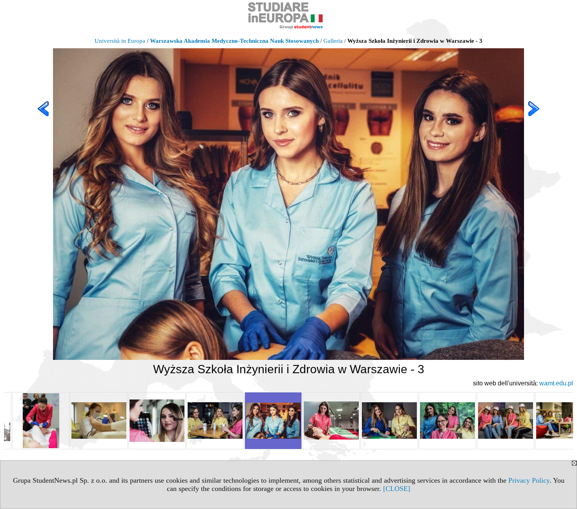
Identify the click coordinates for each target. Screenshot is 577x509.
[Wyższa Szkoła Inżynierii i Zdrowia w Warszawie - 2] (215, 420)
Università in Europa (120, 41)
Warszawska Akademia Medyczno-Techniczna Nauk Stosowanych (234, 41)
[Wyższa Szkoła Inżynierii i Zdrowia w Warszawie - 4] (331, 420)
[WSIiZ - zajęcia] (41, 420)
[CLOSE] (396, 489)
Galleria (333, 41)
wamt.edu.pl (556, 383)
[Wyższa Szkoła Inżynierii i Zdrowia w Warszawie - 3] (273, 420)
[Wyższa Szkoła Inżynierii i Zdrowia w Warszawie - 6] (447, 420)
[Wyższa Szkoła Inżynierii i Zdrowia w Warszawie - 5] (389, 420)
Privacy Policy (529, 480)
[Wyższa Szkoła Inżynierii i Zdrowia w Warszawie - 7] (505, 420)
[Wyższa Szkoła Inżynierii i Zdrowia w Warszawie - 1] (157, 420)
